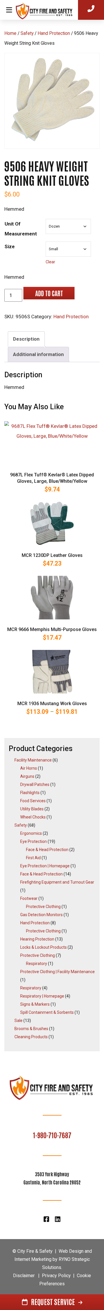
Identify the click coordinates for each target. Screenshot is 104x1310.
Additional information (38, 354)
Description (26, 339)
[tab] (26, 339)
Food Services (33, 800)
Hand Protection (54, 33)
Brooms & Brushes (31, 1028)
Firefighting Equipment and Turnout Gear (57, 882)
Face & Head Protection (47, 849)
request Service (52, 1301)
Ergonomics (31, 833)
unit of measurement (21, 229)
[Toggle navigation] (9, 10)
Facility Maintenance (33, 760)
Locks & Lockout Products (43, 947)
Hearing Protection (37, 939)
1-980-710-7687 (52, 1134)
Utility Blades (32, 809)
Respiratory (36, 963)
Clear (50, 262)
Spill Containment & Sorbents (47, 1012)
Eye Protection (33, 841)
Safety (27, 33)
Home (10, 33)
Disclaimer (24, 1275)
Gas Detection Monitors (41, 914)
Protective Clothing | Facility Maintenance (57, 971)
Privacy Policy (56, 1275)
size (10, 246)
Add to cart (49, 293)
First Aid (33, 857)
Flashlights (30, 792)
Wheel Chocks (33, 817)
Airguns (27, 776)
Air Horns (28, 768)
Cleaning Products (31, 1036)
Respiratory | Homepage (42, 996)
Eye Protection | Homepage (45, 866)
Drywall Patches (34, 784)
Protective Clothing (43, 906)
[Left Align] (48, 9)
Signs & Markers (35, 1004)
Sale (18, 1020)
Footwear (29, 898)
